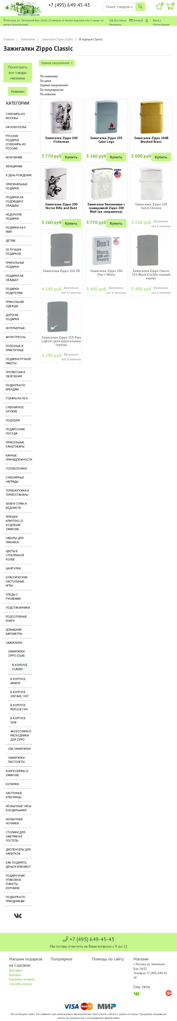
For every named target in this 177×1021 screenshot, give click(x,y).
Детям (10, 240)
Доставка (120, 20)
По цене (45, 81)
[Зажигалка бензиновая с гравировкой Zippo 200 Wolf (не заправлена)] (106, 183)
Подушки (13, 420)
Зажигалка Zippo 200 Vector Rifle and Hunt (61, 206)
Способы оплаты (20, 984)
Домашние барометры (14, 631)
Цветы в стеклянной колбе (15, 555)
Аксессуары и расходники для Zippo (20, 735)
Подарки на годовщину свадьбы (14, 201)
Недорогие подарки (14, 216)
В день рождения (19, 175)
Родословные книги (16, 618)
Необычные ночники (14, 821)
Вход (156, 20)
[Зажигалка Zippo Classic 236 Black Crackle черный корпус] (151, 250)
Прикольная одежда (15, 304)
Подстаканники (18, 607)
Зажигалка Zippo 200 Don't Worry (106, 273)
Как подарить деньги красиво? (18, 864)
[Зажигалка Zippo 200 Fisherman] (61, 117)
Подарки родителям (14, 291)
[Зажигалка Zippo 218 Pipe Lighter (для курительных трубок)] (61, 316)
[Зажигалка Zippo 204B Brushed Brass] (151, 117)
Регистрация (161, 24)
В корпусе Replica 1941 (19, 707)
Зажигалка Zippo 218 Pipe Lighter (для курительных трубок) (61, 341)
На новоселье (16, 127)
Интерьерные (15, 328)
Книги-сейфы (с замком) (17, 773)
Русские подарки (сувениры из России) (16, 142)
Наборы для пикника (15, 540)
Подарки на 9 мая (16, 229)
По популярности (51, 90)
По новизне (48, 94)
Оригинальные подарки (16, 186)
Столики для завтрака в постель (15, 836)
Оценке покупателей (54, 85)
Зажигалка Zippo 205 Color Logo (106, 140)
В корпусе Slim (18, 720)
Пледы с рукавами (13, 596)
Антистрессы (16, 337)
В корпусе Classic (19, 667)
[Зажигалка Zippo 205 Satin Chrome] (151, 183)
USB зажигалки (19, 748)
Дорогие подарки (12, 317)
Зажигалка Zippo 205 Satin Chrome (151, 206)
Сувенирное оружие (15, 409)
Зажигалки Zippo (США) (57, 39)
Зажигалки (28, 39)
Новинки (17, 91)
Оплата (138, 20)
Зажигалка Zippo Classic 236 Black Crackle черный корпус (151, 274)
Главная (8, 39)
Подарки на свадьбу (14, 278)
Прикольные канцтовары (15, 444)
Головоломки (16, 468)
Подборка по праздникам (15, 899)
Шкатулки (13, 568)
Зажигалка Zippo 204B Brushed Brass (151, 140)
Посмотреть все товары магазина (17, 72)
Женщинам (14, 166)
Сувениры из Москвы (15, 116)
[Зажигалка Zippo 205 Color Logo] (106, 117)
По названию (49, 76)
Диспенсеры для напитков (18, 851)
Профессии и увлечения (15, 374)
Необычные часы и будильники (18, 808)
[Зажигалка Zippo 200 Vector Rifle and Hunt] (61, 183)
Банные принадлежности (19, 457)
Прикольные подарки (15, 265)
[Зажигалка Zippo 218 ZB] (61, 250)
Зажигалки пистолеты (16, 760)
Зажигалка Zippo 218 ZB (61, 271)
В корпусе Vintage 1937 (19, 694)
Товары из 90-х (17, 398)
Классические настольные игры (16, 581)
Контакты (115, 24)
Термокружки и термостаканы (17, 492)
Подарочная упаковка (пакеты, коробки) (15, 882)
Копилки (12, 784)
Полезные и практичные (15, 348)
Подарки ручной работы (18, 361)
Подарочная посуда (15, 431)
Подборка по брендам (15, 387)
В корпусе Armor (18, 681)
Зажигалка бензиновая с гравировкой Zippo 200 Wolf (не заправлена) (106, 208)
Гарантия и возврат (22, 979)
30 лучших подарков (13, 251)
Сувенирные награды (15, 479)
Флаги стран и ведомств (16, 505)
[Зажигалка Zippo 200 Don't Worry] (106, 250)
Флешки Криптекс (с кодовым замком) (14, 523)
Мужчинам (14, 157)
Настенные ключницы (14, 795)
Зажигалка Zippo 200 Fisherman (61, 140)
